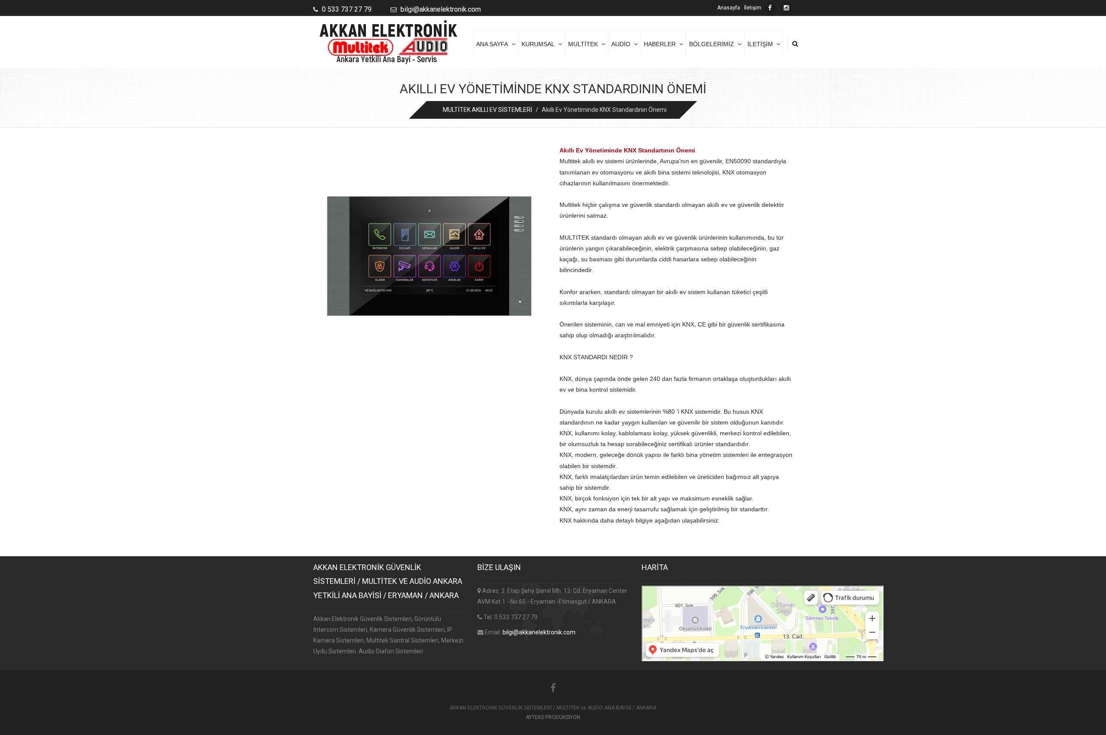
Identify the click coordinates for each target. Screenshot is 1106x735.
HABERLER (661, 44)
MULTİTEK (584, 44)
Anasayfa (728, 8)
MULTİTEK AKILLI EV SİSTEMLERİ (487, 109)
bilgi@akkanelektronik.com (538, 632)
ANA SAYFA (494, 44)
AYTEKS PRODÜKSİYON (553, 717)
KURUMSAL (539, 44)
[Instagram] (786, 8)
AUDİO (622, 44)
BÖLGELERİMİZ (713, 44)
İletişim (752, 8)
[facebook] (769, 8)
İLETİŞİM (761, 44)
